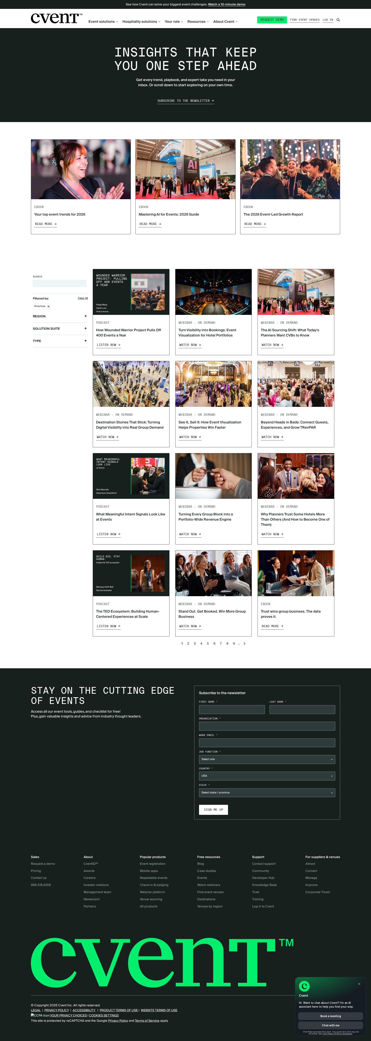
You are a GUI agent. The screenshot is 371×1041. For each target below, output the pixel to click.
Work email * (208, 735)
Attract (310, 864)
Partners (90, 906)
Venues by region (209, 906)
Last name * (278, 701)
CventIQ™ (91, 864)
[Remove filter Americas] (48, 306)
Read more (43, 224)
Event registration (152, 864)
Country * (206, 768)
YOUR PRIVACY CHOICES (68, 1015)
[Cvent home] (56, 18)
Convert (311, 871)
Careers (89, 878)
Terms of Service (147, 1020)
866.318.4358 (41, 885)
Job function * (210, 751)
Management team (97, 892)
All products (148, 906)
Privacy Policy (118, 1020)
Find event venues (305, 19)
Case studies (206, 871)
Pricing (36, 871)
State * (204, 785)
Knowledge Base (264, 885)
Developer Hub (263, 878)
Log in (328, 19)
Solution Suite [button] (46, 328)
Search (37, 276)
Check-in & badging (154, 885)
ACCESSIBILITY (84, 1010)
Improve (311, 885)
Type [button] (37, 341)
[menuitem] (103, 21)
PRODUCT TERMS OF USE (119, 1010)
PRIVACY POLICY (56, 1010)
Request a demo (43, 864)
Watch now (188, 345)
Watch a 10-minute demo (226, 4)
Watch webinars (208, 885)
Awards (89, 871)
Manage (311, 878)
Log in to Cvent (263, 906)
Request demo (272, 20)
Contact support (264, 864)
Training (258, 899)
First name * (208, 701)
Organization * (210, 718)
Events (202, 878)
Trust (255, 892)
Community (260, 871)
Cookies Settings (104, 1015)
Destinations (206, 899)
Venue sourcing (151, 899)
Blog (200, 864)
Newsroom (92, 899)
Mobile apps (149, 871)
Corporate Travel (317, 892)
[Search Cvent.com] (338, 20)
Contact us (38, 878)
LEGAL (36, 1010)
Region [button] (39, 316)
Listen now (106, 345)
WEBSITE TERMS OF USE (159, 1010)
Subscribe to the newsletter (183, 101)
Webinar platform (152, 892)
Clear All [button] (83, 299)
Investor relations (96, 885)
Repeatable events (153, 878)
